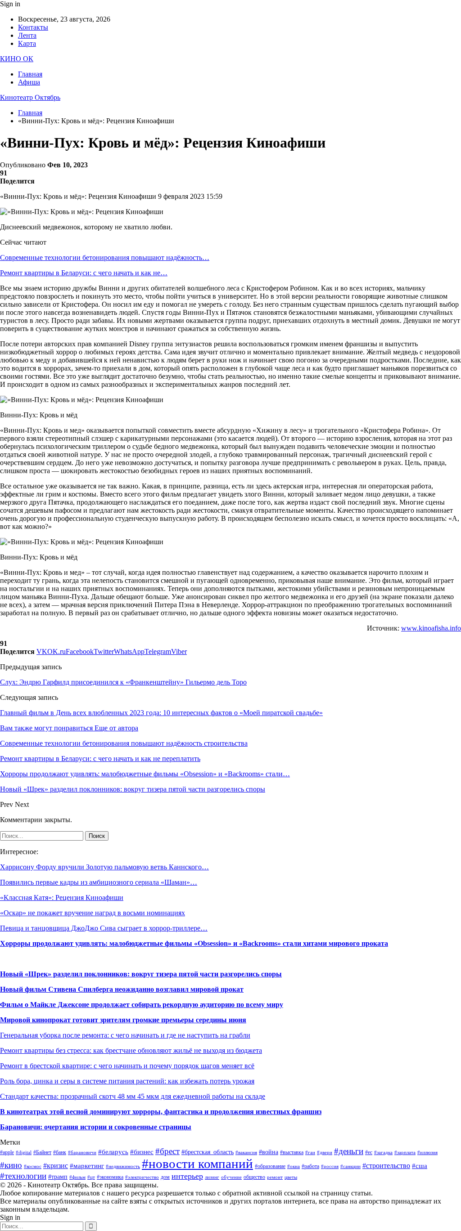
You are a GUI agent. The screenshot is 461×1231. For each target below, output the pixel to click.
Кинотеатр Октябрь (30, 97)
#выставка (291, 1152)
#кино (11, 1165)
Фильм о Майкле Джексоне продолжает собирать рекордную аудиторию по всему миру (141, 1004)
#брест (167, 1151)
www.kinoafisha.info (431, 628)
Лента (27, 35)
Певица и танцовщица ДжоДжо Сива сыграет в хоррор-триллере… (104, 928)
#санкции (350, 1166)
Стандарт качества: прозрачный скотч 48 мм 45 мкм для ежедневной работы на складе (132, 1096)
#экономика (110, 1177)
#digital (24, 1152)
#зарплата (405, 1152)
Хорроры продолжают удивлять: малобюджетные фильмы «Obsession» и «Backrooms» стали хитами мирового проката (194, 943)
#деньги (348, 1151)
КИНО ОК (16, 59)
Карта (27, 43)
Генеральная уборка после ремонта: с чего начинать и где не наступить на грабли (125, 1035)
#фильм (77, 1177)
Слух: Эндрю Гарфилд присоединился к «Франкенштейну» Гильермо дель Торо (123, 682)
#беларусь (113, 1151)
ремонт (275, 1177)
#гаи (310, 1152)
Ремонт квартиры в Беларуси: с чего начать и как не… (83, 273)
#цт (91, 1177)
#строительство (386, 1165)
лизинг (212, 1177)
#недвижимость (123, 1166)
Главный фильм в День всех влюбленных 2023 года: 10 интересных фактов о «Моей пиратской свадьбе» (161, 712)
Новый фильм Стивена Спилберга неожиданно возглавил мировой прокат (122, 989)
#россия (330, 1166)
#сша (419, 1165)
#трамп (58, 1176)
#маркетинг (87, 1165)
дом (165, 1177)
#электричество (142, 1177)
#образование (270, 1166)
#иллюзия (427, 1152)
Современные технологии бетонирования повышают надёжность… (104, 257)
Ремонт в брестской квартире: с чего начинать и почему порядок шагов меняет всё (127, 1066)
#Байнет (42, 1152)
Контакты (33, 27)
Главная (30, 74)
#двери (324, 1152)
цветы (291, 1177)
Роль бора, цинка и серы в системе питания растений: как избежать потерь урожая (127, 1081)
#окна (293, 1166)
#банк (59, 1152)
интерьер (187, 1176)
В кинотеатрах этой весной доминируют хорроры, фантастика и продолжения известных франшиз (160, 1111)
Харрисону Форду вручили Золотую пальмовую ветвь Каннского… (104, 867)
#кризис (55, 1165)
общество (254, 1177)
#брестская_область (207, 1152)
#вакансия (246, 1152)
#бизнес (142, 1151)
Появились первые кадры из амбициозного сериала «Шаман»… (98, 882)
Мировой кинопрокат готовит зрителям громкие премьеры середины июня (123, 1020)
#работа (310, 1166)
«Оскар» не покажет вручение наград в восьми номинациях (92, 913)
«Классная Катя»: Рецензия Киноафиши (61, 897)
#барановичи (82, 1152)
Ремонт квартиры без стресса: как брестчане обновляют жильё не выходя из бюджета (131, 1050)
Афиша (29, 82)
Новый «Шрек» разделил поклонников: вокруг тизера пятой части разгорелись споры (141, 974)
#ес (368, 1152)
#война (268, 1152)
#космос (32, 1166)
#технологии (23, 1176)
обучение (231, 1177)
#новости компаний (197, 1163)
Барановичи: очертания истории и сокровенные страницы (95, 1127)
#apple (7, 1152)
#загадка (383, 1152)
